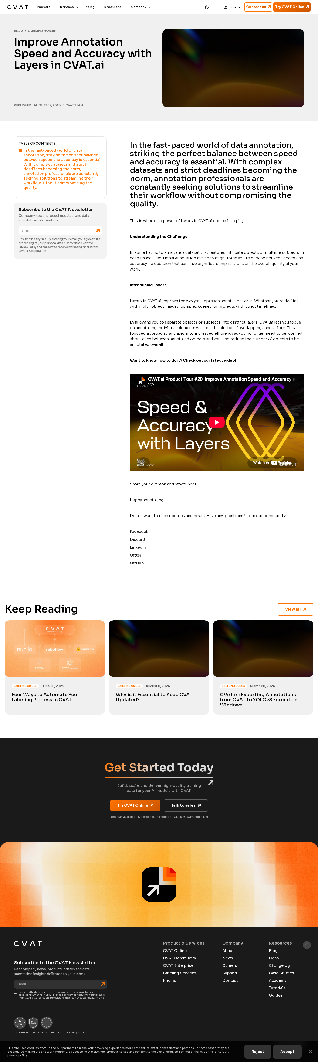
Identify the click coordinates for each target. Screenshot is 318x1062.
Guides (276, 995)
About (228, 950)
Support (229, 973)
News (227, 958)
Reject (258, 1051)
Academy (277, 980)
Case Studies (281, 973)
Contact (230, 980)
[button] (45, 7)
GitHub (137, 563)
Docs (274, 958)
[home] (17, 7)
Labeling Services (179, 973)
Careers (229, 965)
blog (18, 31)
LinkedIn (138, 547)
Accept (287, 1051)
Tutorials (277, 988)
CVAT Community (179, 958)
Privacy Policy (27, 247)
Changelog (279, 965)
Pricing (169, 980)
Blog (273, 950)
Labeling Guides (42, 31)
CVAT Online (175, 950)
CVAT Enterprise (178, 965)
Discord (137, 539)
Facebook (139, 531)
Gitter (135, 555)
